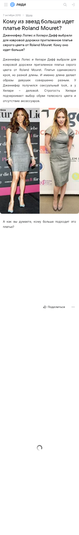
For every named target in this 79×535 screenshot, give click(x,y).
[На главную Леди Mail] (20, 4)
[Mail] (12, 4)
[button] (39, 161)
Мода (29, 15)
